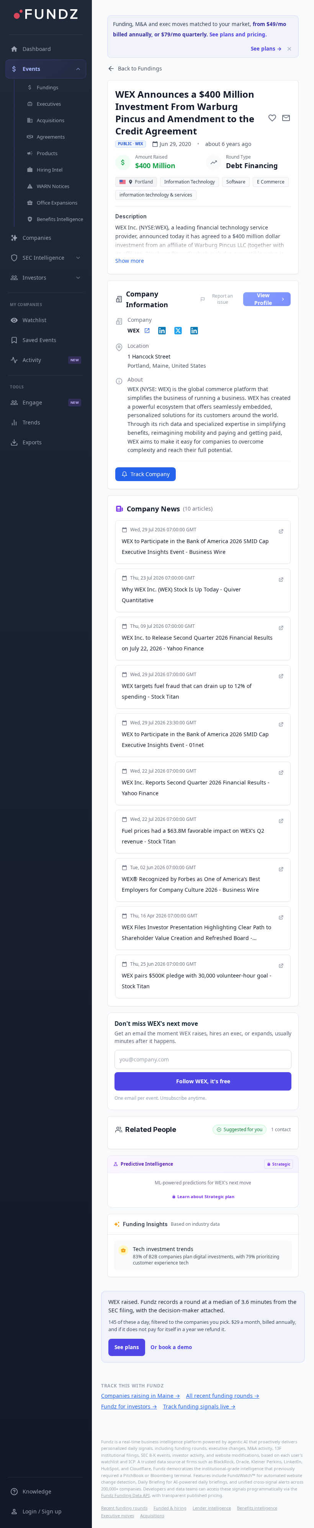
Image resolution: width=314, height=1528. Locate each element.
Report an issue (222, 299)
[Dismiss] (289, 48)
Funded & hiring (170, 1508)
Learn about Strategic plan (205, 1196)
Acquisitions (152, 1515)
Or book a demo (171, 1347)
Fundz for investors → (129, 1406)
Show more (129, 260)
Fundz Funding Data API (125, 1495)
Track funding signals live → (199, 1406)
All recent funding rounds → (222, 1395)
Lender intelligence (212, 1508)
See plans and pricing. (238, 34)
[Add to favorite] (272, 118)
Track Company (150, 474)
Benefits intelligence (257, 1508)
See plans (126, 1347)
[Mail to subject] (286, 118)
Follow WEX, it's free (203, 1081)
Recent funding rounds (124, 1508)
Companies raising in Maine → (140, 1395)
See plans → (266, 48)
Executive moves (117, 1515)
